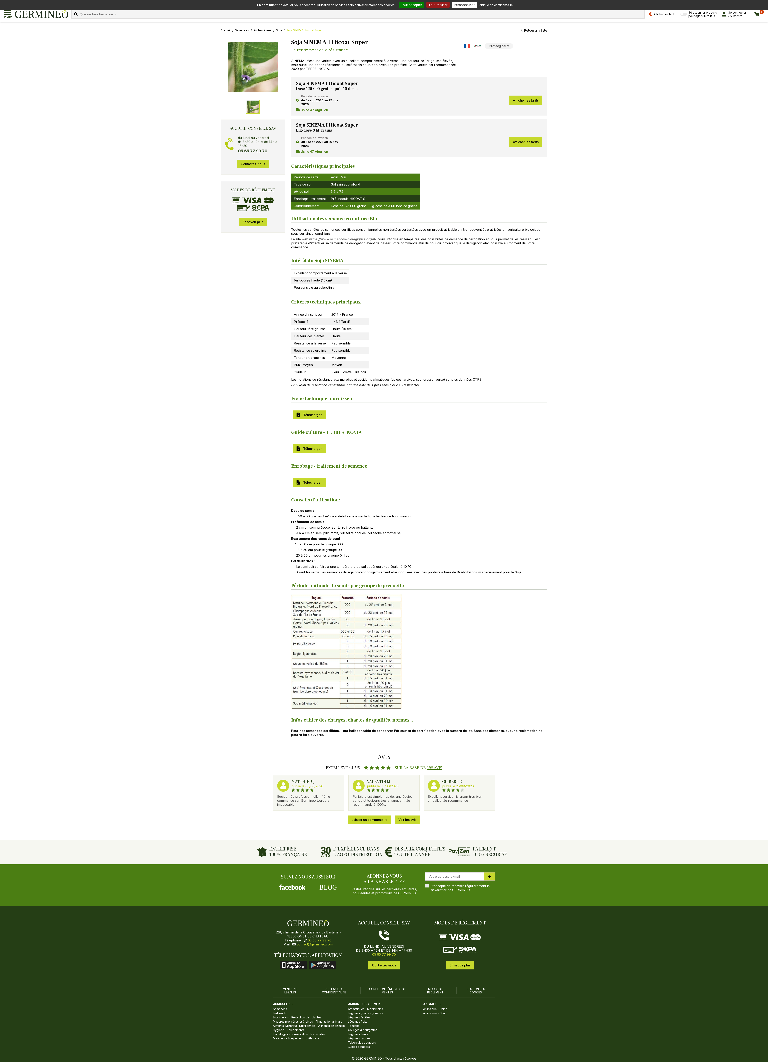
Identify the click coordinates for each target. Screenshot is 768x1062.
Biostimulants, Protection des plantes (297, 1017)
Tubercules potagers (362, 1042)
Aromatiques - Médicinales (365, 1009)
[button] (252, 67)
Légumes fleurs (358, 1034)
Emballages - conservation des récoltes (299, 1034)
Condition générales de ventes (387, 990)
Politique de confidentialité (334, 990)
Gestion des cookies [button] (476, 990)
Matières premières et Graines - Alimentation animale (307, 1021)
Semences (242, 30)
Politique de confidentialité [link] (495, 5)
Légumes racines (359, 1038)
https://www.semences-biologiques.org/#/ (342, 239)
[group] (253, 68)
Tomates (353, 1025)
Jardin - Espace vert (365, 1004)
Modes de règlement (435, 990)
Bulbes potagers (359, 1046)
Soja (279, 30)
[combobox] (358, 14)
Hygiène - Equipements (288, 1030)
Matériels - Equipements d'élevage (296, 1038)
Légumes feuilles (359, 1017)
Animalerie (432, 1004)
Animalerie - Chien (435, 1009)
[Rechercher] (76, 14)
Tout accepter (411, 5)
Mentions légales (290, 990)
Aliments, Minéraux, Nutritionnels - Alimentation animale (309, 1025)
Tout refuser (438, 5)
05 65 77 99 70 (319, 940)
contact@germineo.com (315, 944)
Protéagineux (262, 30)
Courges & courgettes (362, 1030)
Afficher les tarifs (526, 100)
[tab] (252, 106)
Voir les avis (407, 820)
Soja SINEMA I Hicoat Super (304, 30)
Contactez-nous (253, 164)
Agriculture (283, 1004)
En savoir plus (252, 222)
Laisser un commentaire (370, 820)
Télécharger (312, 415)
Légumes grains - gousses (365, 1013)
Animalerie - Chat (434, 1013)
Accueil (225, 30)
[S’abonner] (489, 876)
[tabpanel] (419, 96)
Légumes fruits (357, 1021)
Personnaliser (464, 5)
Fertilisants (280, 1013)
